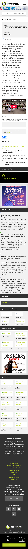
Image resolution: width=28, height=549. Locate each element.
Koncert (10, 468)
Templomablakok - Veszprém (21, 387)
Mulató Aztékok (5, 317)
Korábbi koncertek (14, 470)
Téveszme (18, 317)
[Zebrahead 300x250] (14, 205)
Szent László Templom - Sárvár (21, 338)
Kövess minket (6, 296)
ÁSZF (14, 475)
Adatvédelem (14, 472)
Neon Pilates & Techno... (7, 408)
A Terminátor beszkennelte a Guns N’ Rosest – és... (14, 163)
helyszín (18, 468)
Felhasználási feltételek (14, 477)
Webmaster (14, 479)
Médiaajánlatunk (14, 463)
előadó (14, 468)
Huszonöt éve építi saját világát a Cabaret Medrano (12, 151)
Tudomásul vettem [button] (14, 545)
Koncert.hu (4, 302)
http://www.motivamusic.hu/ (15, 27)
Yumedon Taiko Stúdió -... (7, 387)
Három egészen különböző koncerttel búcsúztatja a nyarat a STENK (13, 280)
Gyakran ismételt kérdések (14, 465)
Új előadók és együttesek (9, 309)
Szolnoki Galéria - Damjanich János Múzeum (21, 349)
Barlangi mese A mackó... (7, 397)
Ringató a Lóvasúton (20, 408)
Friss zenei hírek (6, 210)
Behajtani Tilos (19, 324)
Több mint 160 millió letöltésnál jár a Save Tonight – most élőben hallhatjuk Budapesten (13, 236)
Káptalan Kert (5, 336)
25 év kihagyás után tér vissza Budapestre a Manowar (10, 216)
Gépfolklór (4, 324)
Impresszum (14, 461)
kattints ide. (9, 132)
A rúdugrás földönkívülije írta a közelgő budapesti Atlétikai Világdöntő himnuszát (13, 258)
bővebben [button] (21, 541)
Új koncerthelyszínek (8, 328)
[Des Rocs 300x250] (14, 372)
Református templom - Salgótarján (7, 349)
